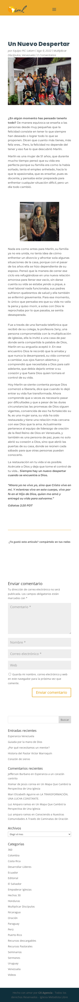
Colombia (13, 855)
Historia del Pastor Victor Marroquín (30, 753)
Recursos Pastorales (20, 946)
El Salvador (14, 884)
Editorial (13, 878)
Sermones (14, 958)
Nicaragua (14, 912)
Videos (12, 975)
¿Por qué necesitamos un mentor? (29, 747)
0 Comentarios (46, 55)
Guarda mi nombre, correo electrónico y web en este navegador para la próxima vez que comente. (37, 679)
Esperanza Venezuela (21, 736)
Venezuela (28, 55)
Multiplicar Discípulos (21, 906)
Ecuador (13, 872)
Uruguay (13, 963)
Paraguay (13, 923)
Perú (11, 929)
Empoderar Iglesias (20, 889)
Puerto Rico (15, 935)
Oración (13, 918)
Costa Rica (14, 861)
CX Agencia (45, 992)
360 (10, 849)
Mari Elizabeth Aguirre (22, 794)
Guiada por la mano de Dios (25, 742)
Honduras (14, 901)
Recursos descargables (22, 940)
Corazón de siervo (19, 759)
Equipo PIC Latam (24, 51)
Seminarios (15, 952)
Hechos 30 (14, 895)
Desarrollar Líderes (19, 867)
